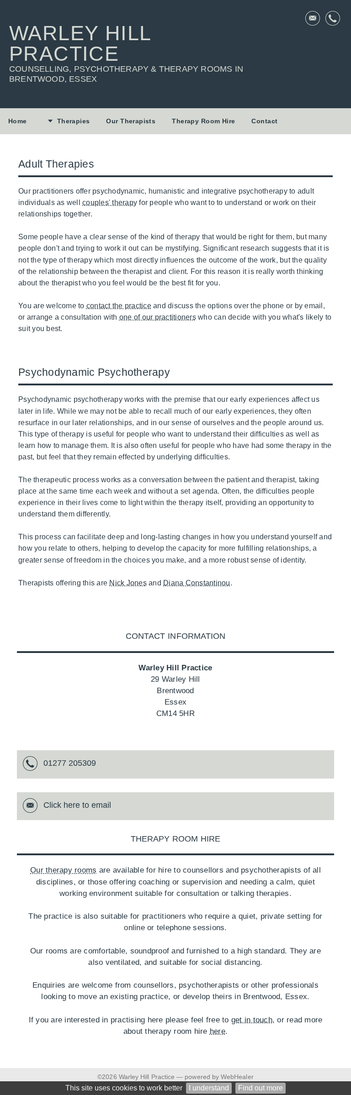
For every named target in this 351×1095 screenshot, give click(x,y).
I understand (209, 1088)
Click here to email (77, 805)
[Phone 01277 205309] (333, 18)
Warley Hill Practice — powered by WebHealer (186, 1076)
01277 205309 (69, 763)
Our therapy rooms (63, 870)
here (217, 1031)
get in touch (251, 1020)
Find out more (260, 1088)
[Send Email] (312, 18)
